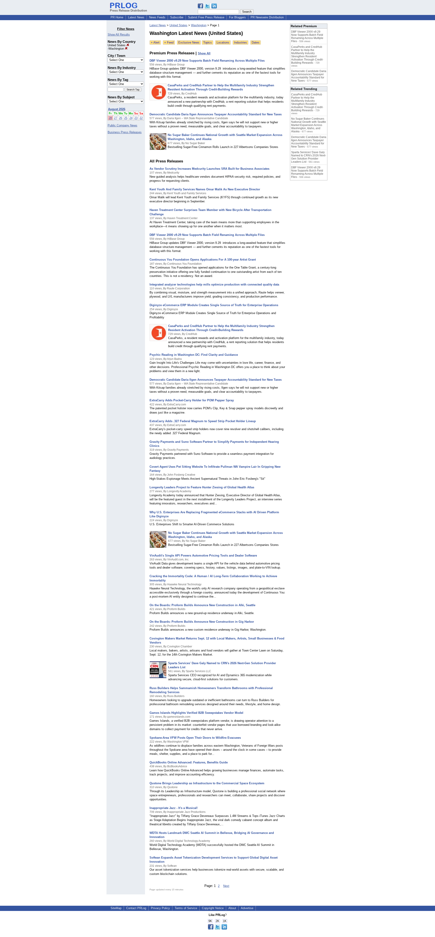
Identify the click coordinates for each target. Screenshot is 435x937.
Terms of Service (186, 908)
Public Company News (122, 125)
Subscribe (176, 17)
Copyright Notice (213, 908)
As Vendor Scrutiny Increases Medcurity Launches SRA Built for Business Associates (209, 168)
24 (131, 118)
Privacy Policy (160, 908)
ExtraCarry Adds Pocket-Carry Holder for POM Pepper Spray (192, 400)
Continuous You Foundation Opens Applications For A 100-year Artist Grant (203, 259)
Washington (117, 48)
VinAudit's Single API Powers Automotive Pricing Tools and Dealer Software (203, 555)
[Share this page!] (207, 7)
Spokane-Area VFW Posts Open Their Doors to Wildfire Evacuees (195, 737)
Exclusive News (188, 42)
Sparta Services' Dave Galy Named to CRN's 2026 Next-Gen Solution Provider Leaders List (308, 157)
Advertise (247, 908)
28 (110, 118)
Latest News (136, 17)
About (232, 908)
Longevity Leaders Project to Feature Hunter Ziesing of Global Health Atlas (202, 487)
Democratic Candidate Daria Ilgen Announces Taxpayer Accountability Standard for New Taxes (216, 114)
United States (117, 45)
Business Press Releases (125, 132)
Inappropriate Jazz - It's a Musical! (174, 808)
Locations (223, 42)
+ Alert (155, 42)
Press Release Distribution (128, 10)
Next (226, 886)
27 (115, 118)
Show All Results (119, 34)
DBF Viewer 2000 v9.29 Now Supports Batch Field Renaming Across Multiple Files (207, 60)
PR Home (117, 17)
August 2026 (116, 109)
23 (136, 118)
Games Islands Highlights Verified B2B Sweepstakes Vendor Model (196, 712)
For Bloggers (237, 17)
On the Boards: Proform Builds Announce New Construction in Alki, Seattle (202, 605)
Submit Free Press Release (206, 17)
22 (141, 118)
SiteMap (116, 908)
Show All (204, 53)
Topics (207, 42)
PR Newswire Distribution (267, 17)
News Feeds (157, 17)
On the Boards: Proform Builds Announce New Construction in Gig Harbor (202, 621)
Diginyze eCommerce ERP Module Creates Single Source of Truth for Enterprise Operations (214, 305)
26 (120, 118)
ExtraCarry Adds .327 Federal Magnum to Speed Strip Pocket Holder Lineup (203, 421)
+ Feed (169, 42)
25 (125, 118)
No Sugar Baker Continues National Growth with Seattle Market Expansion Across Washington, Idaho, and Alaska (308, 125)
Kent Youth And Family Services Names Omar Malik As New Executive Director (205, 189)
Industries (240, 42)
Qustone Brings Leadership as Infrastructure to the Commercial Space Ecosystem (207, 783)
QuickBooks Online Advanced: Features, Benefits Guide (189, 762)
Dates (255, 42)
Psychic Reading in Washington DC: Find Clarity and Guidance (194, 354)
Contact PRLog (136, 908)
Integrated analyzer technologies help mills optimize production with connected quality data (214, 284)
